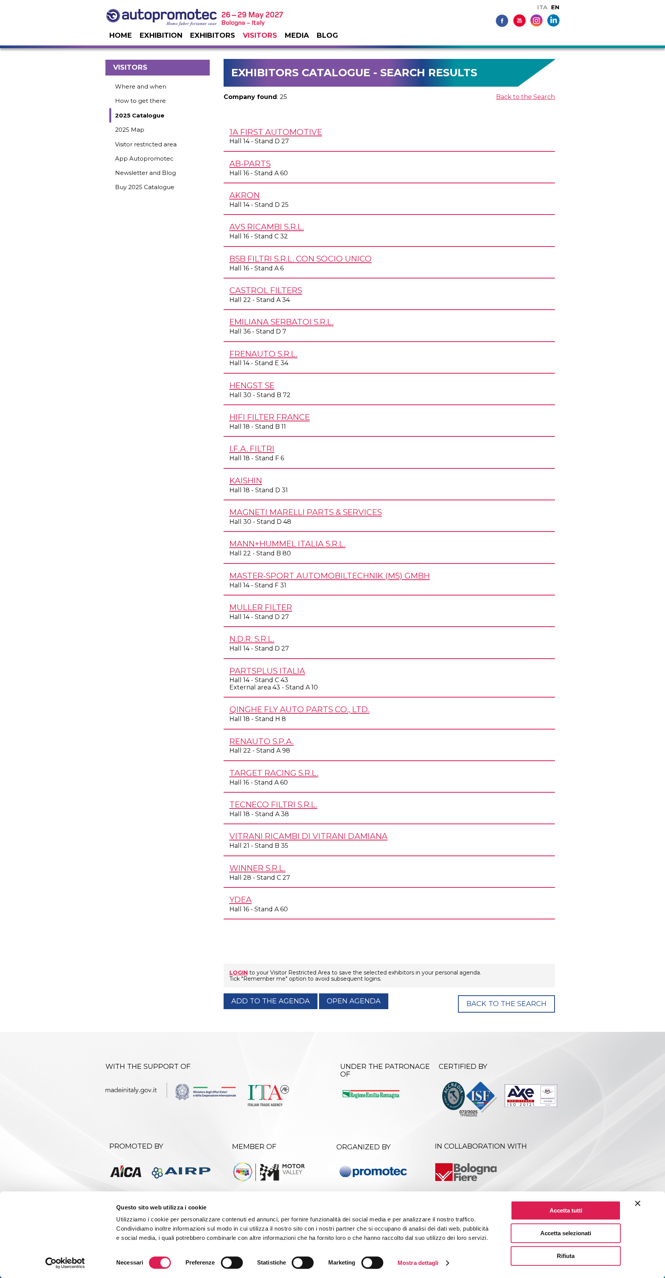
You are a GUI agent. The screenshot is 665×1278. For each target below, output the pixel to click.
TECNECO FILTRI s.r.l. (273, 804)
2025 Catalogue (139, 115)
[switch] (232, 1262)
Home (120, 35)
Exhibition (161, 35)
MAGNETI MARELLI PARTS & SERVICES (305, 512)
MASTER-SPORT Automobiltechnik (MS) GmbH (329, 575)
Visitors (260, 35)
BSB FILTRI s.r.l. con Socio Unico (300, 258)
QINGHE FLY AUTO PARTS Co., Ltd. (299, 709)
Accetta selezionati (565, 1233)
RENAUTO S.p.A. (261, 741)
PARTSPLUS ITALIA (267, 671)
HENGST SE (251, 385)
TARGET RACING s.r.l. (273, 773)
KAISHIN (245, 480)
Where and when (140, 86)
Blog (327, 35)
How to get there (140, 100)
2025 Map (129, 129)
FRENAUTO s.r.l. (263, 354)
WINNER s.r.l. (257, 868)
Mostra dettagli (418, 1263)
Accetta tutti (566, 1210)
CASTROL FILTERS (265, 290)
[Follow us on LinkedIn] (553, 19)
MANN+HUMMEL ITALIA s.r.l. (287, 543)
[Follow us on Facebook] (502, 20)
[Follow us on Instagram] (536, 19)
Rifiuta (566, 1256)
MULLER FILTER (260, 607)
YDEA (240, 899)
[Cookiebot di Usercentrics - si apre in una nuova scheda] (65, 1263)
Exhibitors (212, 35)
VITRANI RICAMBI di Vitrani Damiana (308, 836)
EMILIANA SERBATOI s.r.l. (281, 322)
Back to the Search (525, 97)
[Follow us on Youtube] (519, 20)
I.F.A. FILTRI (251, 448)
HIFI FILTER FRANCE (269, 417)
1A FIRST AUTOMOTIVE (275, 132)
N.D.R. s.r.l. (251, 639)
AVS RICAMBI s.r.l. (266, 226)
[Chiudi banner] (637, 1203)
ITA (542, 7)
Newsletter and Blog (145, 172)
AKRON (244, 195)
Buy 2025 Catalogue (144, 187)
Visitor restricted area (146, 144)
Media (297, 35)
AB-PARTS (250, 163)
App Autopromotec (144, 158)
